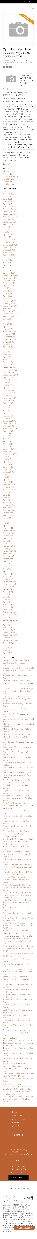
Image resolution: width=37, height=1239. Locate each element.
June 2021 (7, 352)
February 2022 (9, 332)
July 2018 (7, 434)
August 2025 (8, 224)
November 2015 (9, 490)
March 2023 (8, 298)
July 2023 (7, 288)
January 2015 (9, 505)
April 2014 (7, 526)
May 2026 (7, 202)
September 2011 (9, 589)
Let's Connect (18, 1177)
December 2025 (10, 214)
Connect (27, 1)
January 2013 (9, 549)
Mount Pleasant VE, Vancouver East (18, 923)
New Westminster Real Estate (15, 938)
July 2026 (7, 196)
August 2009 (8, 643)
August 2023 (8, 286)
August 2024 (8, 255)
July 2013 (7, 541)
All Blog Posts (8, 171)
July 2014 (7, 518)
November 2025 (10, 217)
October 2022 (9, 311)
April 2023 (7, 296)
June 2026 (7, 199)
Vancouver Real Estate (12, 1066)
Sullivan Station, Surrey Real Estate (18, 1030)
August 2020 (8, 378)
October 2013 (8, 533)
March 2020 (8, 390)
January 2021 (9, 365)
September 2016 (10, 475)
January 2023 (9, 304)
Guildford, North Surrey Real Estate (18, 839)
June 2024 (7, 260)
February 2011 (9, 607)
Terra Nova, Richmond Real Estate (17, 1041)
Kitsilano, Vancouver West (14, 877)
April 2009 (7, 653)
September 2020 (10, 375)
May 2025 (7, 232)
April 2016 (7, 480)
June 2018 (7, 436)
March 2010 (8, 628)
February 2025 (9, 240)
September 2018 (10, 429)
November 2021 (9, 339)
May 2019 (7, 411)
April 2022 (7, 327)
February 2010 (9, 630)
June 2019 (7, 408)
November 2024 (10, 248)
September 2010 (10, 620)
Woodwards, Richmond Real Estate (18, 1097)
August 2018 (8, 431)
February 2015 (9, 503)
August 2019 (8, 403)
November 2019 (9, 398)
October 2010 (9, 617)
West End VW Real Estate (13, 1076)
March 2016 (8, 482)
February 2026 (9, 209)
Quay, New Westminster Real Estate (18, 946)
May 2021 (7, 355)
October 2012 (8, 556)
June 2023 (7, 291)
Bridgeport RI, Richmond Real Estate (18, 688)
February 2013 (9, 546)
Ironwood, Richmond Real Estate (16, 864)
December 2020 (10, 367)
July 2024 (7, 258)
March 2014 (8, 528)
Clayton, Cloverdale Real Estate (16, 734)
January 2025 (9, 242)
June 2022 (7, 321)
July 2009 (7, 645)
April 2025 (7, 235)
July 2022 (7, 319)
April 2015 (7, 500)
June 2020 (7, 383)
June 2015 (7, 495)
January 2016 (9, 487)
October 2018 (8, 426)
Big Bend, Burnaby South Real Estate (18, 668)
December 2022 (10, 306)
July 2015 (7, 492)
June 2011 (7, 597)
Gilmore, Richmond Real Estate (16, 831)
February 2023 (9, 301)
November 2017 (9, 452)
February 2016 (9, 485)
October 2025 (9, 219)
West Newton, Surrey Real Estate (17, 1086)
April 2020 (7, 388)
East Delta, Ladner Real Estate (16, 783)
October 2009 (9, 638)
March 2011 (7, 605)
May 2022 (7, 324)
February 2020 (9, 393)
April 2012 (7, 571)
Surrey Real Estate (10, 1038)
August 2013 (8, 538)
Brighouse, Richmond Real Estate (17, 696)
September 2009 (10, 640)
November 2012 (9, 554)
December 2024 (10, 245)
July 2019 (7, 406)
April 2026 (7, 204)
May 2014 (7, 523)
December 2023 (10, 276)
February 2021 (9, 362)
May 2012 (7, 569)
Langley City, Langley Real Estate (17, 892)
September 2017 (10, 454)
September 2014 (10, 513)
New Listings (8, 179)
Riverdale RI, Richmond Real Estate (17, 969)
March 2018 (8, 444)
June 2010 (7, 623)
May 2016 (7, 477)
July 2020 (7, 380)
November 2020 (10, 370)
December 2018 (9, 421)
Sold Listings (8, 184)
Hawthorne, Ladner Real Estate (16, 852)
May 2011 (7, 600)
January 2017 (8, 467)
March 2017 (8, 464)
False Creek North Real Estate (15, 803)
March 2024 (8, 268)
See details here (10, 89)
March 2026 (8, 207)
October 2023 (9, 281)
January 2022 (9, 334)
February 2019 (9, 416)
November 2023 (10, 278)
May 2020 (7, 385)
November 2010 (10, 615)
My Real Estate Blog (11, 176)
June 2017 (7, 457)
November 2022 (10, 309)
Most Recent (8, 191)
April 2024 (7, 265)
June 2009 (7, 648)
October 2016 (8, 472)
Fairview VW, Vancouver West (16, 796)
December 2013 (9, 531)
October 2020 (9, 373)
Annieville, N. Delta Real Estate (16, 660)
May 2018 (7, 439)
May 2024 (7, 263)
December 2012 (9, 551)
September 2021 (10, 344)
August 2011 (8, 592)
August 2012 (8, 561)
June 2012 (7, 566)
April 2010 (7, 625)
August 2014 (8, 515)
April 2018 (7, 441)
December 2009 (10, 635)
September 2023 (10, 283)
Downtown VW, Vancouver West (17, 773)
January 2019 (9, 418)
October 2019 (8, 401)
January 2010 (9, 633)
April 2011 (7, 602)
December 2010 (9, 612)
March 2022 (8, 329)
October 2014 (8, 510)
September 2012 (10, 559)
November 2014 (9, 508)
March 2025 (8, 237)
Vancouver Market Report (14, 1063)
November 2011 (9, 584)
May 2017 (7, 459)
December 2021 (9, 337)
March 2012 (8, 574)
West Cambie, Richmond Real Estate (18, 1074)
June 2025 (7, 230)
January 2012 (9, 579)
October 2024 (9, 250)
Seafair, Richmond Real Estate (15, 977)
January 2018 (8, 449)
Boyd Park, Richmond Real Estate (17, 681)
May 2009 (7, 651)
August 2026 (8, 194)
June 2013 (7, 543)
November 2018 (9, 424)
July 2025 (7, 227)
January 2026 (9, 212)
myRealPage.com (23, 1188)
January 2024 (9, 273)
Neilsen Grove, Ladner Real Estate (17, 936)
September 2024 (10, 253)
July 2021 (7, 349)
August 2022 (8, 316)
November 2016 (9, 469)
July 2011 (6, 594)
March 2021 (8, 360)
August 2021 (8, 347)
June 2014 (7, 520)
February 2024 (9, 270)
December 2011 (9, 582)
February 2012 (9, 577)
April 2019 (7, 413)
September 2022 (10, 314)
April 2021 (7, 357)
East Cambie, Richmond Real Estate (18, 780)
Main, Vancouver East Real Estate (17, 900)
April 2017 (7, 462)
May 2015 (7, 498)
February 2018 (9, 446)
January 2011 (8, 610)
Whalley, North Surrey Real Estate (17, 1089)
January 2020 (9, 395)
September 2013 (10, 536)
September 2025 (10, 222)
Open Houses (8, 182)
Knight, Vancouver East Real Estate (18, 885)
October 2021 (8, 342)
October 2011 (8, 587)
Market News (8, 174)
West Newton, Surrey (12, 1084)
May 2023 (7, 293)
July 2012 (7, 564)
